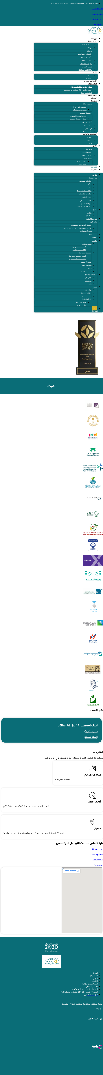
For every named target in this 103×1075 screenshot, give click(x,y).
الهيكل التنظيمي (86, 64)
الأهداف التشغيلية (85, 57)
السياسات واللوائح (90, 134)
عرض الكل (88, 137)
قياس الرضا (92, 84)
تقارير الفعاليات (86, 156)
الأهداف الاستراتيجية (85, 54)
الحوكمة (94, 101)
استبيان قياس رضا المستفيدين (81, 87)
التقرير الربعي (82, 164)
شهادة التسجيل (86, 67)
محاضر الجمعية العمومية (78, 119)
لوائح (90, 143)
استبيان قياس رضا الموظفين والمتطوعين (78, 90)
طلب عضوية (92, 96)
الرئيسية (94, 39)
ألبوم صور (89, 78)
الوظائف (94, 98)
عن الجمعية (92, 41)
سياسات (89, 140)
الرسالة (89, 51)
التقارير (94, 146)
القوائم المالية (87, 158)
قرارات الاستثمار (86, 122)
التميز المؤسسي (90, 81)
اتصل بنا (94, 170)
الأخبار (95, 72)
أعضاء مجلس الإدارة (79, 107)
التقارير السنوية (87, 152)
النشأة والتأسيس (86, 44)
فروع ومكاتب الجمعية (85, 70)
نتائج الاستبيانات (86, 93)
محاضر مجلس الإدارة (80, 110)
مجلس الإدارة (87, 104)
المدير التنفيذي (86, 61)
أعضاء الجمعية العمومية (78, 116)
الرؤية (90, 48)
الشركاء (94, 167)
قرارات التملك (87, 125)
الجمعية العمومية (86, 113)
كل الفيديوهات (87, 131)
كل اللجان (88, 129)
